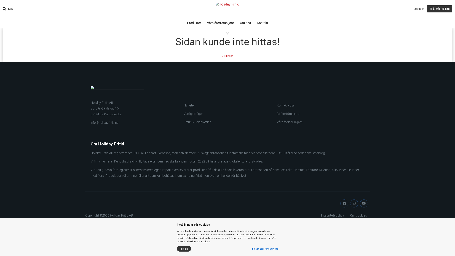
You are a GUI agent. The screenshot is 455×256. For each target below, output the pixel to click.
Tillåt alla (184, 248)
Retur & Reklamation (197, 122)
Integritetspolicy (332, 215)
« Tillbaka (227, 56)
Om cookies (358, 215)
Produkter (194, 23)
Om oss (245, 23)
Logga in (419, 9)
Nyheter (189, 105)
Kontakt (262, 23)
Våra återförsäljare (220, 23)
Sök (10, 9)
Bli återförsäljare (439, 9)
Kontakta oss (286, 105)
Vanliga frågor (193, 113)
